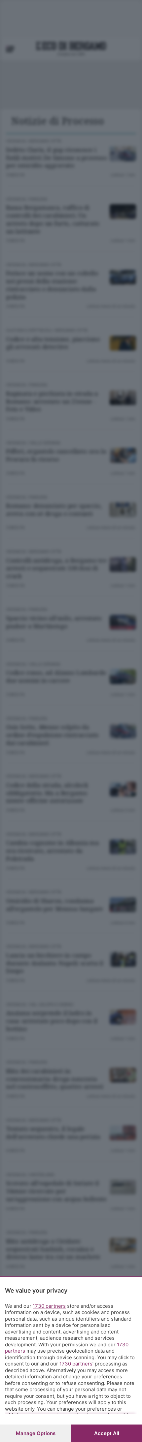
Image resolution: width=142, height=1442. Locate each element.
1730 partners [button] (49, 1306)
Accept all (106, 1433)
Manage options (35, 1433)
